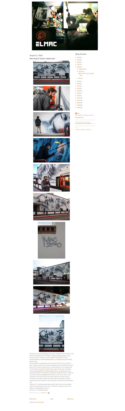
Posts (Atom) (40, 402)
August (81, 71)
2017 (78, 86)
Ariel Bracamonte (48, 359)
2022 (78, 62)
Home (51, 399)
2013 (78, 95)
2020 (78, 67)
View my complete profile (83, 129)
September (82, 69)
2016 (78, 88)
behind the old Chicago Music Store (48, 371)
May (80, 78)
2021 (78, 64)
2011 (78, 100)
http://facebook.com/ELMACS (83, 123)
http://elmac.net (79, 117)
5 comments (42, 392)
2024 (78, 57)
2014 (78, 93)
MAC (78, 113)
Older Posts (70, 399)
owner (42, 359)
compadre (58, 359)
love (56, 378)
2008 (78, 107)
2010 (78, 102)
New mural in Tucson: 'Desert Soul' (42, 59)
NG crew (62, 369)
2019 (78, 81)
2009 (78, 105)
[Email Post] (48, 392)
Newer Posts (33, 399)
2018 (78, 83)
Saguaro (59, 355)
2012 (78, 98)
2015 (78, 91)
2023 (78, 60)
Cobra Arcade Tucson (61, 357)
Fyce (56, 374)
